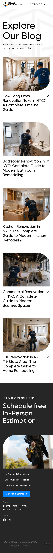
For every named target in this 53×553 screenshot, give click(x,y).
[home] (13, 4)
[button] (48, 4)
